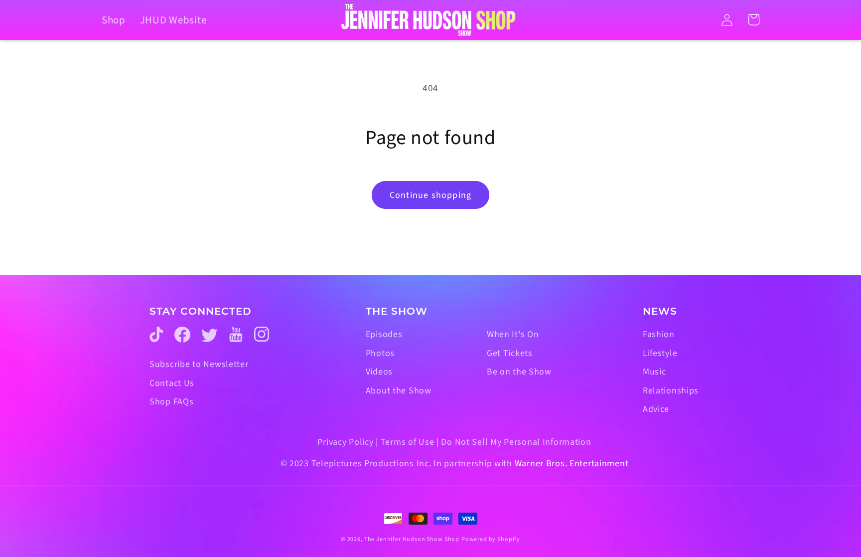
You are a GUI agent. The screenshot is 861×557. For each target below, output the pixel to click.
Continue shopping (430, 195)
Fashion (659, 334)
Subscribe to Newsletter (199, 364)
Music (654, 372)
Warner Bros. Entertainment (572, 463)
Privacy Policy (345, 442)
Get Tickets (510, 353)
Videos (379, 372)
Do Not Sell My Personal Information (516, 442)
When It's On (513, 334)
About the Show (398, 390)
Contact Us (171, 383)
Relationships (671, 390)
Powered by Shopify (490, 539)
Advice (656, 409)
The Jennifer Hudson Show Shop (411, 539)
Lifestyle (660, 353)
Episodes (384, 334)
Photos (380, 353)
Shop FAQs (171, 401)
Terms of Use (407, 442)
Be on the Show (519, 372)
